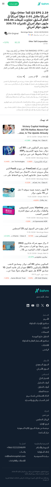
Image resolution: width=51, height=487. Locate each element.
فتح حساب (13, 3)
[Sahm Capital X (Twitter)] (42, 305)
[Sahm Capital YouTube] (32, 305)
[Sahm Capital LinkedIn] (28, 305)
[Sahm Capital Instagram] (37, 305)
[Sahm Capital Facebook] (47, 305)
